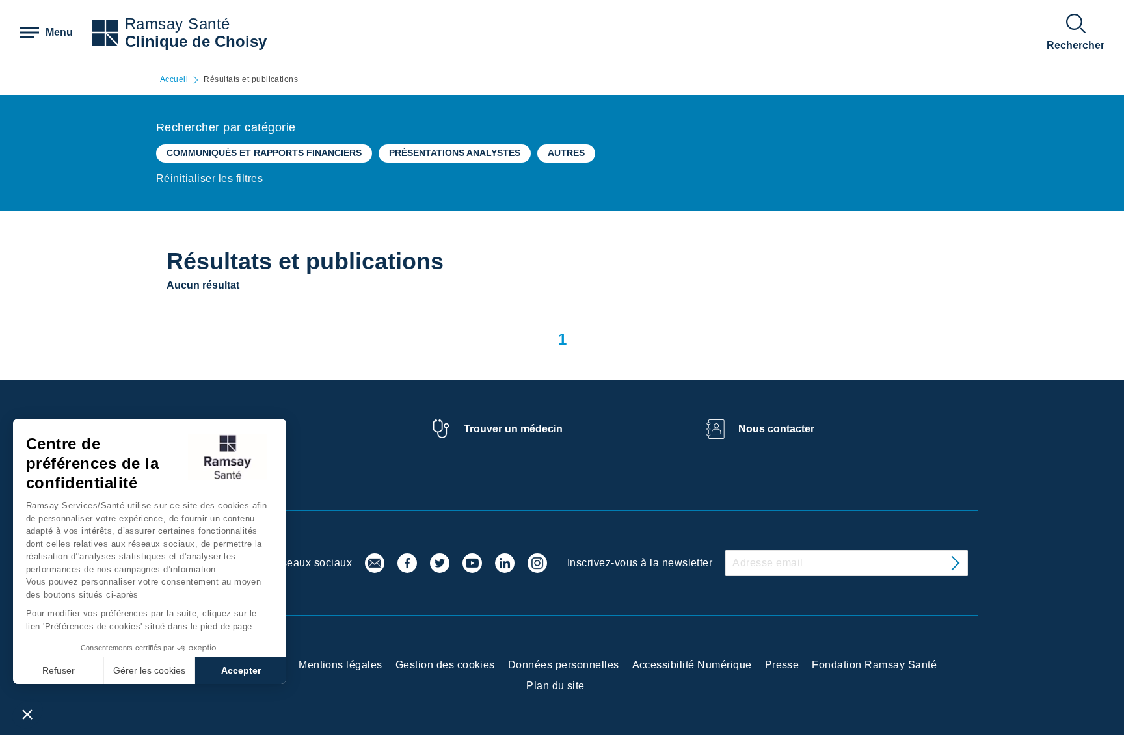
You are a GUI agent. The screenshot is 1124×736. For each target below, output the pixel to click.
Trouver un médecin (513, 428)
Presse (782, 664)
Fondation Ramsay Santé (874, 664)
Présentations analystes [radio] (454, 153)
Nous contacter (776, 428)
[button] (27, 713)
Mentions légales (340, 664)
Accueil (174, 79)
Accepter (241, 670)
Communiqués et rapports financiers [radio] (264, 153)
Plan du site (555, 685)
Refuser (58, 670)
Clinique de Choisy (196, 41)
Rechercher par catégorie (226, 127)
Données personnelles (563, 664)
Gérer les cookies (149, 670)
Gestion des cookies (445, 664)
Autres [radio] (566, 153)
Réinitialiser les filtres (209, 178)
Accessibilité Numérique (692, 664)
